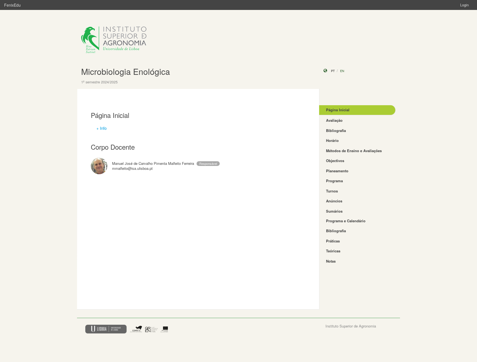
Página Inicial (337, 109)
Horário (332, 140)
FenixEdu (12, 5)
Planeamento (337, 170)
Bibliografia (336, 130)
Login (464, 4)
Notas (331, 261)
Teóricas (333, 250)
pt (333, 70)
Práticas (333, 241)
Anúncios (334, 201)
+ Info (101, 128)
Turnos (332, 191)
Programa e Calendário (345, 220)
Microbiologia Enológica (125, 71)
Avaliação (334, 120)
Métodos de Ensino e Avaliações (354, 150)
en (342, 70)
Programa (334, 180)
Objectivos (335, 160)
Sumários (334, 211)
